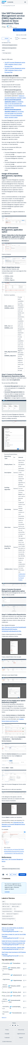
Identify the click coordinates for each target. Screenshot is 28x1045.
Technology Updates (7, 53)
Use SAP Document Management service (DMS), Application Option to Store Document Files (13, 18)
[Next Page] (15, 920)
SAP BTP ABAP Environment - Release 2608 (13, 947)
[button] (8, 41)
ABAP (3, 901)
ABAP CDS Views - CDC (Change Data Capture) (11, 904)
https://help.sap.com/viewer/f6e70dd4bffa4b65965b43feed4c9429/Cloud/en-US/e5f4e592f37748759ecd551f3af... (14, 851)
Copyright (7, 1033)
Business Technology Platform (8, 918)
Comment (7, 891)
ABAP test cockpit (5, 906)
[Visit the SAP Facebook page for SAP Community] (10, 1025)
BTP (3, 913)
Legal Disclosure (21, 1033)
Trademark (7, 1037)
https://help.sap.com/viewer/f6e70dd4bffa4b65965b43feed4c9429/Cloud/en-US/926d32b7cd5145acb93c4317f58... (14, 629)
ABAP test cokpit (15, 906)
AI (14, 908)
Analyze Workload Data (7, 911)
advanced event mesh (6, 908)
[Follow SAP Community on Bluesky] (12, 1025)
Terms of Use (21, 1029)
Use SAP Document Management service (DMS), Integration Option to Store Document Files (15, 64)
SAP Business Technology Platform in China (11, 868)
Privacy (7, 1029)
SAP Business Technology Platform (9, 48)
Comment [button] (22, 874)
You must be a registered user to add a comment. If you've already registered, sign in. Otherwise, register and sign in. (13, 886)
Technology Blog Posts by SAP (9, 5)
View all (4, 1017)
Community (10, 2)
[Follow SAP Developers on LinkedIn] (17, 1025)
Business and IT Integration (12, 913)
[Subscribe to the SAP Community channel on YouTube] (15, 1025)
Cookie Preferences (7, 1041)
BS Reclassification (18, 911)
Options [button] (13, 32)
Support (21, 1037)
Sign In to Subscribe (19, 29)
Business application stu (7, 916)
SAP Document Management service (9, 45)
